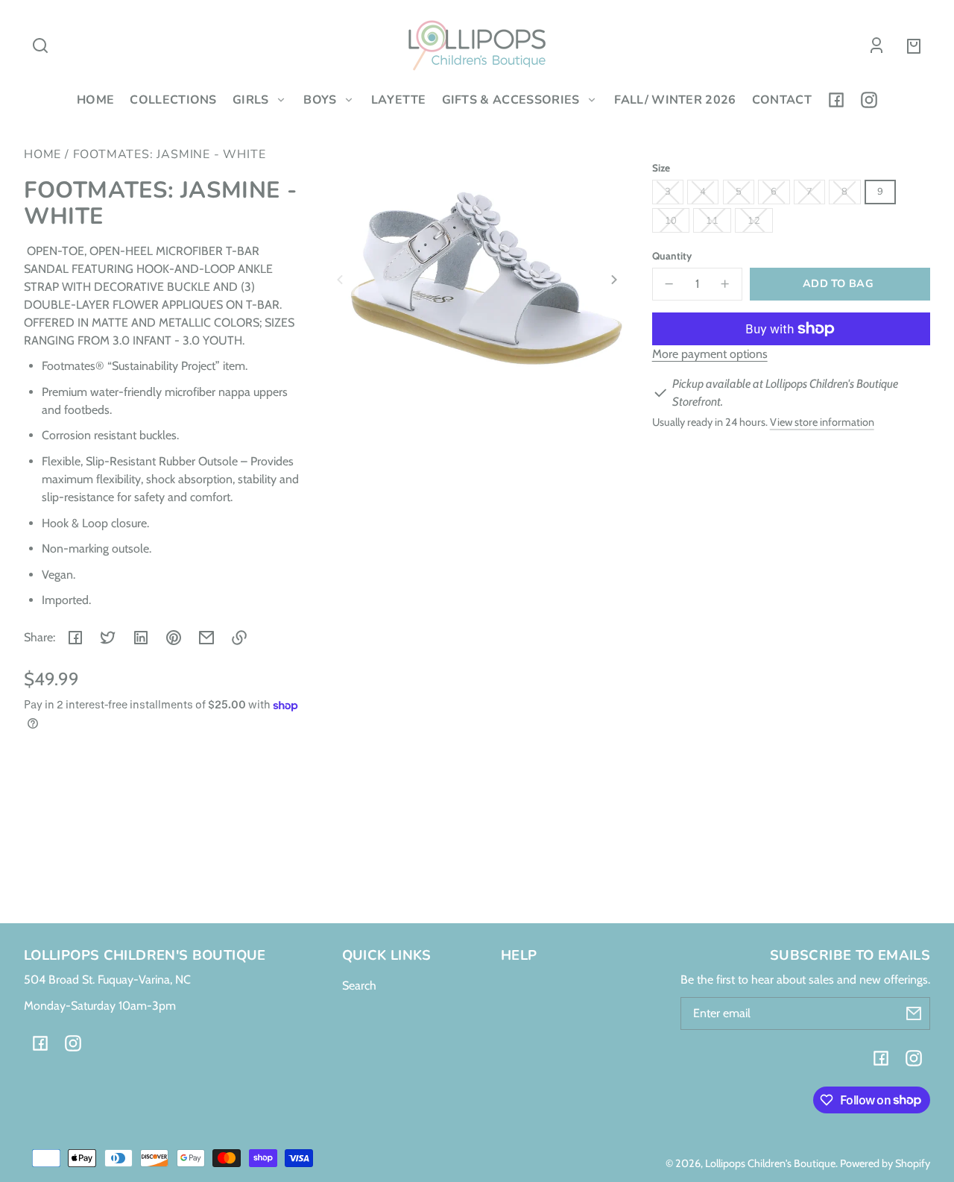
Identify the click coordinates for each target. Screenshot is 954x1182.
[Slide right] (612, 279)
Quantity (672, 256)
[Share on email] (206, 637)
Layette (398, 100)
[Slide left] (342, 279)
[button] (40, 45)
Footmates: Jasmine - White (169, 155)
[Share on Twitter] (108, 637)
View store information (822, 422)
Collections (173, 100)
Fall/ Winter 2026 (675, 100)
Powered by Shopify (885, 1163)
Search (359, 985)
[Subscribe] (913, 1013)
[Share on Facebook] (75, 637)
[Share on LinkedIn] (140, 637)
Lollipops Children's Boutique (770, 1163)
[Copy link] (239, 637)
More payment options (710, 354)
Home (95, 100)
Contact (782, 100)
